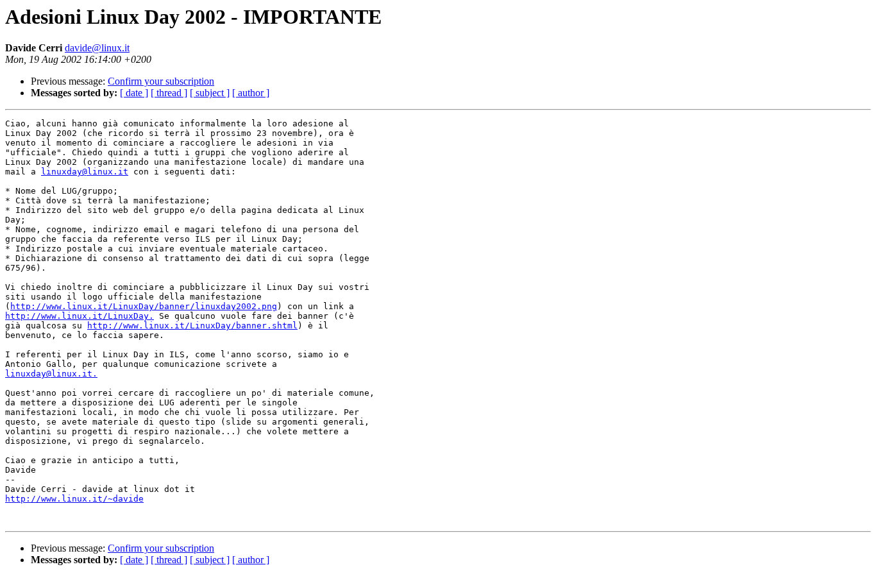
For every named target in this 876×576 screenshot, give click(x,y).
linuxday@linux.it (84, 171)
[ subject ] (210, 92)
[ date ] (134, 92)
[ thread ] (169, 92)
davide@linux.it (97, 47)
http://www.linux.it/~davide (74, 499)
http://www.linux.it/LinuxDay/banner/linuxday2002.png (143, 306)
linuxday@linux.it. (51, 373)
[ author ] (250, 92)
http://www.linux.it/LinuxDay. (79, 316)
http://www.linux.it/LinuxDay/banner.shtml (192, 325)
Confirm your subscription (161, 81)
